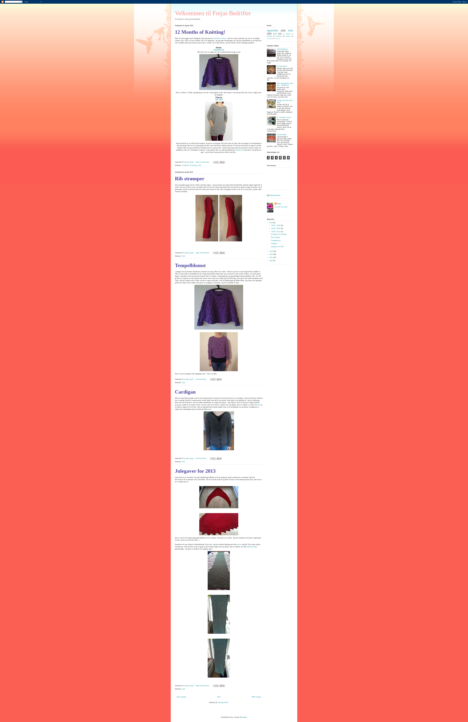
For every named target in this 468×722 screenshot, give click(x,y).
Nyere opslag (181, 697)
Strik (199, 165)
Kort (275, 34)
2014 (271, 223)
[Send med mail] (214, 162)
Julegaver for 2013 (195, 471)
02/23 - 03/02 (276, 225)
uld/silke (257, 405)
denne (239, 544)
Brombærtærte (282, 66)
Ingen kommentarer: (202, 162)
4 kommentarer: (201, 379)
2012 (271, 254)
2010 (271, 260)
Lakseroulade (281, 134)
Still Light (219, 100)
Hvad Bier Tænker (219, 38)
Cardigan (185, 392)
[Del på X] (219, 162)
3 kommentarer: (201, 458)
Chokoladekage (282, 49)
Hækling (279, 36)
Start (218, 697)
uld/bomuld (239, 150)
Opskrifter (272, 30)
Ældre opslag (256, 697)
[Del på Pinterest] (223, 162)
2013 (271, 251)
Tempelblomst (218, 50)
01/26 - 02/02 (276, 228)
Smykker (275, 38)
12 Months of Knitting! (200, 32)
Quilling (269, 38)
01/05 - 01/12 (276, 232)
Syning (288, 36)
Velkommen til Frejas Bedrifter (213, 13)
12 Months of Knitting (189, 165)
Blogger (244, 717)
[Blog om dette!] (216, 162)
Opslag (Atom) (223, 702)
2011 (271, 257)
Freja (279, 204)
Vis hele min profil (281, 207)
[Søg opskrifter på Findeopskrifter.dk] (273, 195)
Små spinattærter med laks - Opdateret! (285, 84)
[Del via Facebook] (221, 162)
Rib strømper (189, 178)
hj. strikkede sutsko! (284, 117)
